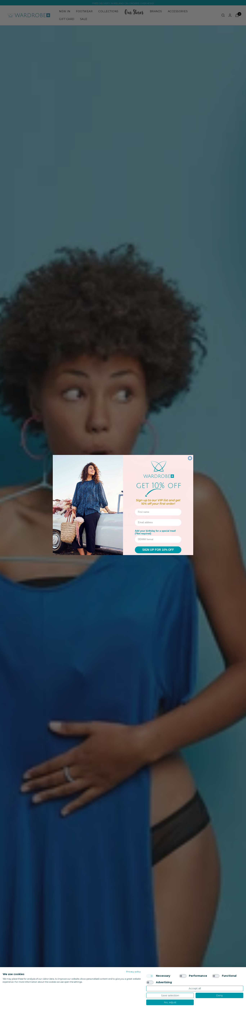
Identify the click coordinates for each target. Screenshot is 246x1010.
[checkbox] (149, 976)
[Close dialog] (190, 458)
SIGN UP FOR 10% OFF (158, 549)
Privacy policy (133, 971)
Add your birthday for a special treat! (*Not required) (155, 532)
